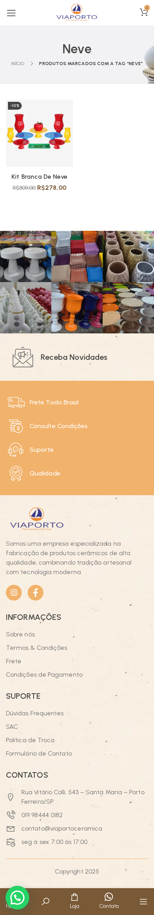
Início (17, 63)
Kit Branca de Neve (39, 176)
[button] (17, 897)
